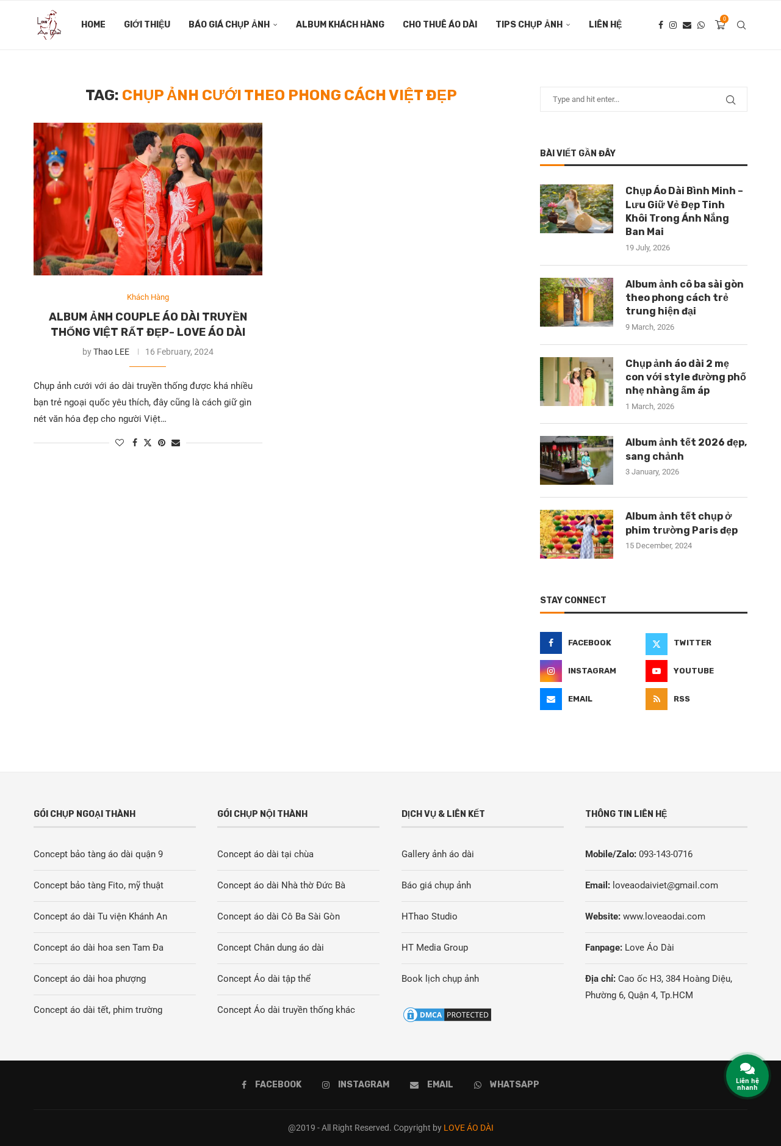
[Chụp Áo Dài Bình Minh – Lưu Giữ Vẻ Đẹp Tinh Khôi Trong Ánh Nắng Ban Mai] (576, 208)
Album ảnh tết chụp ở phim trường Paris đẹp (681, 522)
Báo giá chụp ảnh (229, 25)
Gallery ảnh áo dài (437, 854)
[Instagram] (673, 25)
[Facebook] (660, 25)
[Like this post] (119, 443)
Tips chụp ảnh (529, 25)
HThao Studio (429, 916)
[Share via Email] (175, 443)
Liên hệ (605, 25)
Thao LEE (111, 352)
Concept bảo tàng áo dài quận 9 (98, 854)
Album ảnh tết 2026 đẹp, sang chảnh (686, 449)
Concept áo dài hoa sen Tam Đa (99, 947)
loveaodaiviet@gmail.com (665, 885)
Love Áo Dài (649, 947)
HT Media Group (434, 947)
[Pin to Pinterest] (161, 443)
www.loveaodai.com (664, 916)
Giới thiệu (147, 25)
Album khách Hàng (340, 25)
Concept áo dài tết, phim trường (98, 1009)
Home (93, 25)
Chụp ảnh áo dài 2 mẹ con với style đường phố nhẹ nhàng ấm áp (685, 377)
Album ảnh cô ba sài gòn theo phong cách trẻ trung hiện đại (684, 297)
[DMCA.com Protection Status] (447, 1013)
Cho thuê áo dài (440, 25)
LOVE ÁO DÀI (469, 1128)
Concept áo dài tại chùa (265, 854)
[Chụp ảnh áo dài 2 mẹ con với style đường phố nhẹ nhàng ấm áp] (576, 381)
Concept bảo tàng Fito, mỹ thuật (99, 885)
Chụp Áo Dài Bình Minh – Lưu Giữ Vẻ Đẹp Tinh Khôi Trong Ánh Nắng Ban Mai (684, 211)
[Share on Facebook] (134, 443)
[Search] (741, 25)
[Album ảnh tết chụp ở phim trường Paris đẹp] (576, 534)
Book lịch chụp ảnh (440, 978)
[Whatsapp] (701, 25)
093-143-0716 (666, 854)
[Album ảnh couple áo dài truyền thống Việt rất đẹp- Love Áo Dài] (148, 199)
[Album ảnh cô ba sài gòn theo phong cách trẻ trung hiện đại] (576, 302)
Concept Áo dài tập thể (264, 978)
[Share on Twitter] (147, 442)
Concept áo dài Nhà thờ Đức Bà (281, 885)
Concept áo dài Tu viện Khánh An (100, 916)
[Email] (687, 25)
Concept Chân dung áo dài (270, 947)
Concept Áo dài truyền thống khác (286, 1009)
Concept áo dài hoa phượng (90, 978)
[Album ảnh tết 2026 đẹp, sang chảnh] (576, 460)
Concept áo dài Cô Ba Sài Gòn (278, 916)
